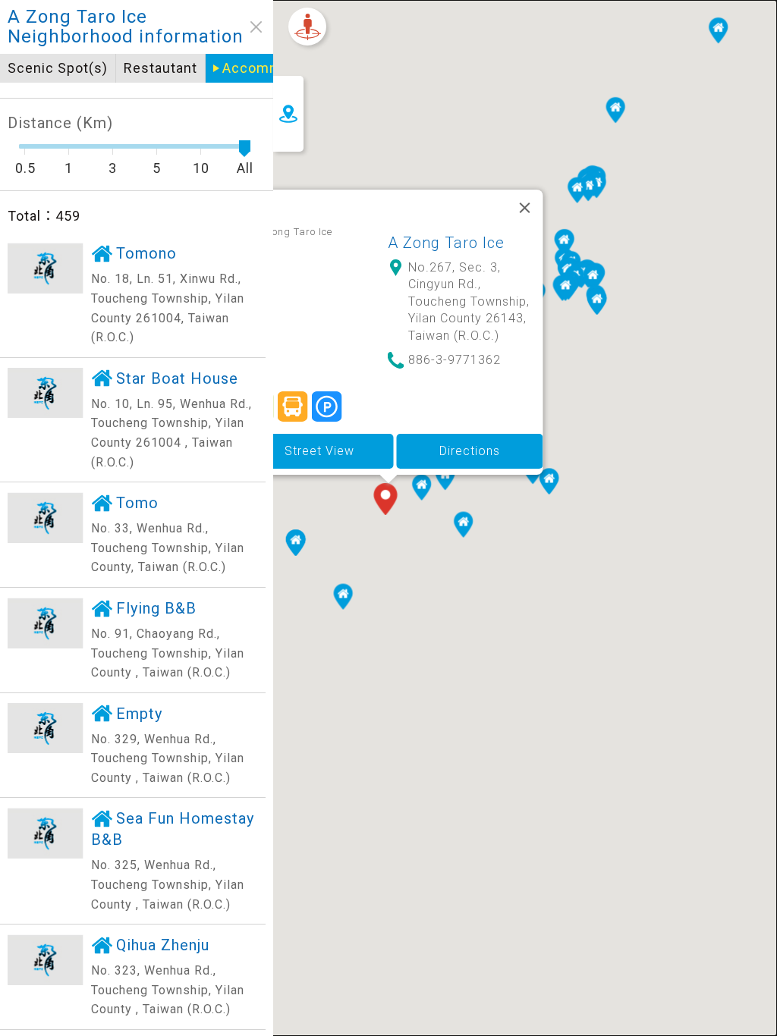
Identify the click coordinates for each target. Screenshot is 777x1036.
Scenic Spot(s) (58, 68)
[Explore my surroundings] (307, 27)
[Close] (525, 208)
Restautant (160, 68)
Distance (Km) (60, 123)
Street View (319, 451)
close (256, 27)
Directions (469, 451)
